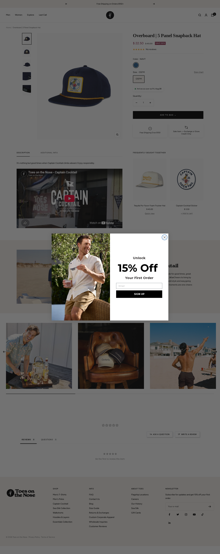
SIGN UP (139, 294)
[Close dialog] (164, 237)
